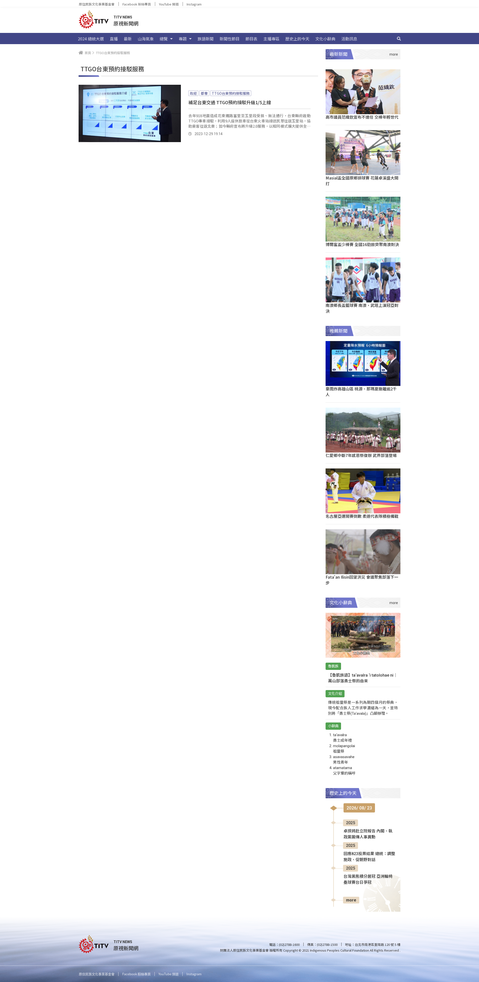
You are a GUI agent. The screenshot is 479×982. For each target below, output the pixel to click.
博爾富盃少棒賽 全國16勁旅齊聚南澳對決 (362, 244)
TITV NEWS (123, 17)
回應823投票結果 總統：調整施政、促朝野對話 (369, 856)
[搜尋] (399, 38)
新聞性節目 (230, 39)
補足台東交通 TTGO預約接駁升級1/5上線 (229, 102)
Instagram (194, 4)
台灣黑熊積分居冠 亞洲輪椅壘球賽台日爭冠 (368, 879)
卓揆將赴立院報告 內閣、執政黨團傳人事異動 (368, 834)
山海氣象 (146, 39)
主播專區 (271, 39)
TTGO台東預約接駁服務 (231, 93)
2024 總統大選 (91, 39)
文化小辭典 (325, 39)
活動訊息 (349, 39)
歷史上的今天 (297, 39)
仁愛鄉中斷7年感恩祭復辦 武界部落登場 (361, 455)
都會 (204, 93)
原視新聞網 (126, 23)
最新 (128, 39)
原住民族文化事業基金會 (97, 4)
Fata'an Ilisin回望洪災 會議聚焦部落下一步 (362, 580)
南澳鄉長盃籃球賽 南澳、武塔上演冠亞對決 (362, 308)
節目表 (251, 39)
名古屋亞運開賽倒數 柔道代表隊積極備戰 (362, 516)
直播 (114, 39)
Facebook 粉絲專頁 (136, 4)
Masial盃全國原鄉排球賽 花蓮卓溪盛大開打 (362, 180)
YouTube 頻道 (169, 4)
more (351, 900)
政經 (193, 93)
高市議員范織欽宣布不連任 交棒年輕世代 (362, 117)
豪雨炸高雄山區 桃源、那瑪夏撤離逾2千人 (361, 391)
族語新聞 (206, 39)
